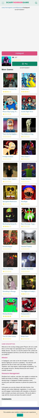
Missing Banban (7, 314)
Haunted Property (26, 246)
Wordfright (24, 201)
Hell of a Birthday (8, 269)
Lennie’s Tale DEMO (27, 269)
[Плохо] (13, 60)
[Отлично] (20, 60)
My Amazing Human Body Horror (12, 224)
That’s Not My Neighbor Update (12, 134)
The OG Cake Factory (9, 336)
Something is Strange (9, 291)
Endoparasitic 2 (25, 314)
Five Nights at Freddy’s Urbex (30, 291)
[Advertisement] (19, 30)
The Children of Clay (27, 134)
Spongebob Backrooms (10, 201)
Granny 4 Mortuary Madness (11, 89)
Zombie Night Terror (27, 111)
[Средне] (16, 60)
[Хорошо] (18, 60)
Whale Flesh (24, 336)
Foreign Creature (8, 156)
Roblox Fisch (25, 89)
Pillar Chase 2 (25, 156)
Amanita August (7, 246)
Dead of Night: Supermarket (11, 179)
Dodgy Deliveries (26, 179)
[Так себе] (15, 60)
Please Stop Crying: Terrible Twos (13, 111)
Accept (20, 415)
